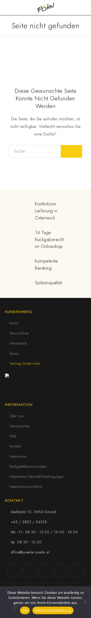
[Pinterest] (77, 570)
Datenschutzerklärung (53, 610)
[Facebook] (14, 570)
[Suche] (76, 7)
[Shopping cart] (84, 7)
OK (24, 610)
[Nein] (84, 602)
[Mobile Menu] (10, 7)
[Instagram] (30, 570)
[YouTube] (45, 570)
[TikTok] (61, 570)
